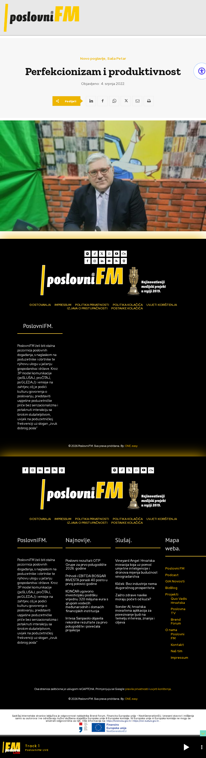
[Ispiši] (149, 101)
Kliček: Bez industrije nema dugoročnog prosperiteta (136, 586)
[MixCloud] (124, 254)
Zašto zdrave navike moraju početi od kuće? (133, 597)
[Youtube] (117, 254)
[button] (186, 747)
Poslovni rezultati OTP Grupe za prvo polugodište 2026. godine (86, 564)
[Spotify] (87, 254)
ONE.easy (131, 446)
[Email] (137, 101)
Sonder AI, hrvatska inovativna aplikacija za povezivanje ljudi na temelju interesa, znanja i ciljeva (134, 614)
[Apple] (124, 261)
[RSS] (117, 261)
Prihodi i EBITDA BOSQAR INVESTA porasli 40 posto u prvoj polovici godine (87, 580)
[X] (126, 101)
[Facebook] (102, 101)
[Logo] (103, 280)
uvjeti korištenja (160, 689)
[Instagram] (95, 261)
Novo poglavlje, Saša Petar (103, 58)
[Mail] (109, 261)
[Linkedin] (91, 101)
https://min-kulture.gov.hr (146, 720)
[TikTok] (95, 254)
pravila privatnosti (136, 689)
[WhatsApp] (114, 101)
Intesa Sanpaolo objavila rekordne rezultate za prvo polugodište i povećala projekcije (86, 624)
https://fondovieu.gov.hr (119, 720)
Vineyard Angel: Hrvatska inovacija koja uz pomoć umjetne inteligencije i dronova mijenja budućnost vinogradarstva (136, 568)
